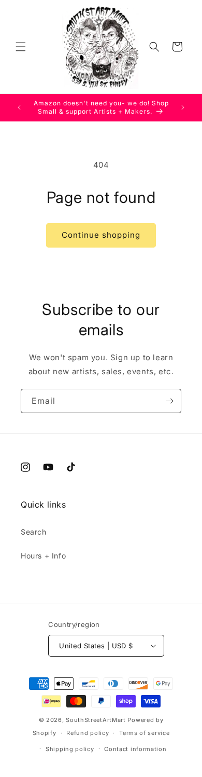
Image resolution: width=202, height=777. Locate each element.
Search (34, 531)
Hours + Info (43, 555)
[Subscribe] (169, 401)
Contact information (135, 749)
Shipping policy (70, 749)
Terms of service (144, 733)
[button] (20, 46)
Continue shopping (101, 235)
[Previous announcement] (19, 107)
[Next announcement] (182, 107)
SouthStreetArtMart (96, 720)
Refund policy (87, 733)
